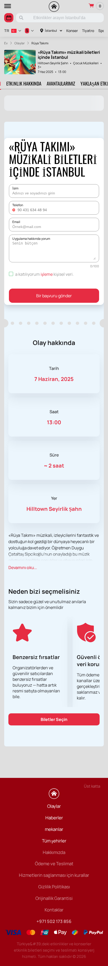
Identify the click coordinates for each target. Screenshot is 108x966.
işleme (47, 274)
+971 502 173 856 (54, 921)
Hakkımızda (54, 852)
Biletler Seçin (54, 719)
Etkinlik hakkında (23, 83)
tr (6, 31)
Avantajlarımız (61, 83)
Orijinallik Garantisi (54, 898)
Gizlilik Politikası (54, 887)
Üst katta (92, 786)
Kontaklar (54, 910)
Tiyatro (88, 30)
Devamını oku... (22, 567)
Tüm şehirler (54, 841)
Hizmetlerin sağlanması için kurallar (54, 875)
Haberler (54, 818)
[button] (14, 210)
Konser (72, 30)
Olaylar (54, 806)
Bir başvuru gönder (54, 296)
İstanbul (51, 30)
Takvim (8, 17)
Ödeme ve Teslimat (54, 864)
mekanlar (54, 829)
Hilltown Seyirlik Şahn (53, 63)
